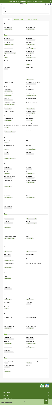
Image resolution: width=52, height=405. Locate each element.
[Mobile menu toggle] (1, 4)
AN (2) (5, 11)
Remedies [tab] (7, 19)
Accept (46, 400)
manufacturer (39, 1)
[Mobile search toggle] (45, 4)
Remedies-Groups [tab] (32, 19)
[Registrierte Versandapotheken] (42, 385)
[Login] (50, 4)
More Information (8, 402)
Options (46, 403)
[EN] (23, 4)
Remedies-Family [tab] (18, 19)
